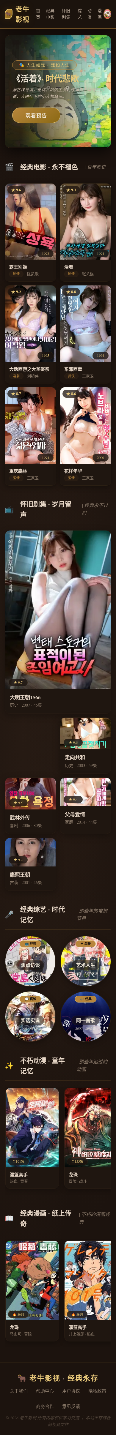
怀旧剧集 (66, 14)
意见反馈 (71, 1406)
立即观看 (36, 115)
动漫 (89, 14)
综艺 (80, 14)
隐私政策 (97, 1391)
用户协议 (71, 1391)
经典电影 (50, 14)
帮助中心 (45, 1391)
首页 (38, 14)
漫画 (100, 14)
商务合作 (45, 1406)
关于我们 (19, 1391)
